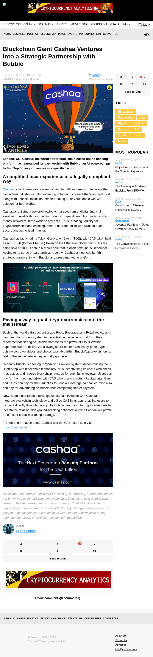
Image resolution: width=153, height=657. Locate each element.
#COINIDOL (46, 24)
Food (121, 141)
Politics (33, 34)
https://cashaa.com (16, 427)
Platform (123, 123)
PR (81, 34)
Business (19, 34)
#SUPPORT (99, 24)
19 (94, 551)
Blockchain (48, 34)
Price (62, 34)
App (142, 117)
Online (139, 123)
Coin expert (93, 34)
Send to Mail (58, 558)
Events (72, 34)
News (7, 34)
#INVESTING (79, 24)
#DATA (115, 24)
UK (137, 129)
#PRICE (62, 24)
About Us (120, 635)
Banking (123, 129)
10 (21, 551)
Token (138, 135)
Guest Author (26, 531)
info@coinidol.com (126, 649)
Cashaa (8, 189)
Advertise (120, 644)
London (123, 135)
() (57, 598)
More (126, 24)
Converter (110, 34)
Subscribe (121, 640)
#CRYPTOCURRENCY (20, 24)
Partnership (125, 117)
